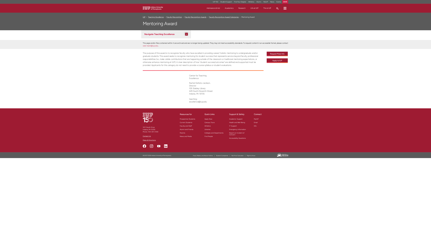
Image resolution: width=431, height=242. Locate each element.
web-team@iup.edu (150, 46)
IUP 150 (215, 2)
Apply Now (208, 119)
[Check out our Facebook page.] (144, 146)
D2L (255, 126)
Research (242, 8)
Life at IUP (254, 8)
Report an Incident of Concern (236, 134)
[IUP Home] (153, 8)
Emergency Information (237, 129)
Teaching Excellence (156, 17)
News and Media (186, 136)
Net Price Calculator (237, 155)
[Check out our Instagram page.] (151, 146)
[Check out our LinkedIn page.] (165, 146)
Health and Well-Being (237, 122)
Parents (182, 133)
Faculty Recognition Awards (195, 17)
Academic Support (235, 119)
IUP (144, 17)
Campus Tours (210, 122)
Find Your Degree (240, 2)
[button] (285, 8)
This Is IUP (267, 8)
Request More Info (277, 54)
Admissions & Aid (213, 8)
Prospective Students (187, 119)
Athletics (251, 2)
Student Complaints (222, 155)
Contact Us (147, 136)
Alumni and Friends (186, 129)
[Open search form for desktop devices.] (277, 8)
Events (278, 2)
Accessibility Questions (237, 138)
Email (256, 122)
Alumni (258, 2)
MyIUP (265, 2)
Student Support (226, 2)
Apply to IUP (277, 60)
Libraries (207, 129)
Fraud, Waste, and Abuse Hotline (203, 155)
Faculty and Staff (186, 126)
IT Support (233, 126)
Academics (229, 8)
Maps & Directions (149, 140)
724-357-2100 (153, 132)
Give (285, 2)
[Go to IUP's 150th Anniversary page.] (148, 117)
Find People (209, 136)
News (272, 2)
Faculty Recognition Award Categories (224, 17)
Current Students (186, 122)
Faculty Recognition (174, 17)
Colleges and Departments (214, 133)
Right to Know (251, 155)
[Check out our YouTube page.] (158, 146)
